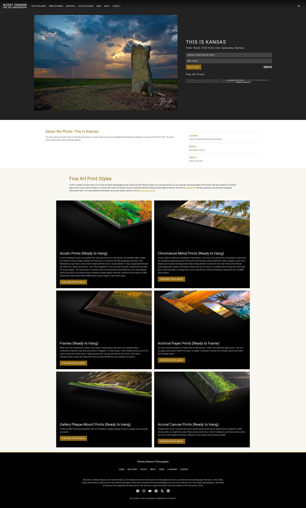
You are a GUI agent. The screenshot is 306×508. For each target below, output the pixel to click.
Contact (116, 6)
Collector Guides (86, 6)
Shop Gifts (70, 6)
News (99, 6)
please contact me (244, 82)
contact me (190, 188)
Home (121, 469)
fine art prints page (147, 191)
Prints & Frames (56, 6)
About (107, 6)
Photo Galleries (39, 6)
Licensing (172, 469)
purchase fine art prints (235, 80)
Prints (143, 469)
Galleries (132, 469)
